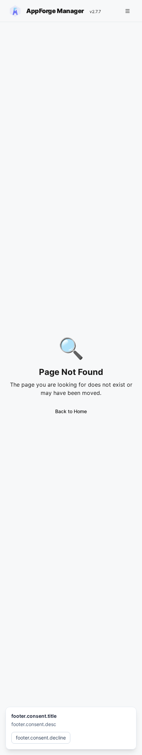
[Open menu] (127, 11)
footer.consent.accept (102, 738)
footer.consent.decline (41, 738)
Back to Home (71, 411)
